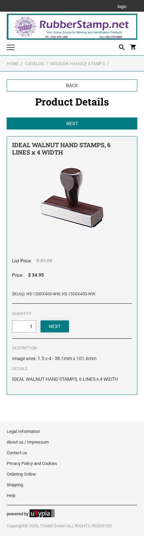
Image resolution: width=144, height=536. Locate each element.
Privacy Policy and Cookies (32, 463)
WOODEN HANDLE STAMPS (78, 63)
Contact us (17, 452)
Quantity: (22, 313)
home (13, 63)
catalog (34, 63)
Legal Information (23, 431)
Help (11, 495)
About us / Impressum (28, 442)
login (122, 7)
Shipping (15, 484)
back (72, 85)
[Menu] (10, 48)
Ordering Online (21, 474)
